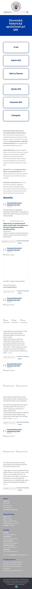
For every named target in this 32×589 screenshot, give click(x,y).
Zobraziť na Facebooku (23, 241)
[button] (9, 241)
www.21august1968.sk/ (10, 287)
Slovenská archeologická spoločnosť (13, 562)
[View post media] (16, 266)
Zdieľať (20, 243)
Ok (16, 586)
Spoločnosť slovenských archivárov (12, 564)
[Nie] (30, 583)
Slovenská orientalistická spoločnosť (13, 570)
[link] (13, 562)
